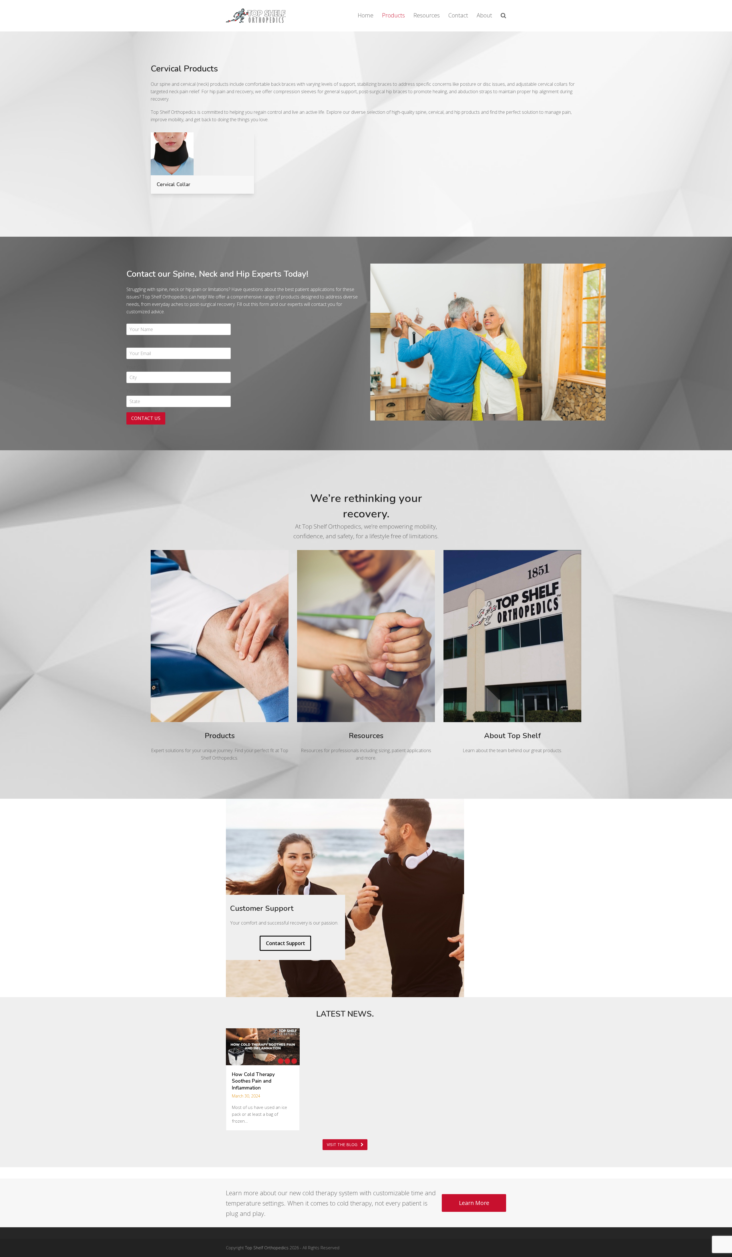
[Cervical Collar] (172, 153)
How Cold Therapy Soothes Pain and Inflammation (253, 1081)
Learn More (474, 1203)
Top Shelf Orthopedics (267, 1247)
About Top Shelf (512, 736)
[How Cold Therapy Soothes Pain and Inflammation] (263, 1046)
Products (220, 736)
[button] (503, 16)
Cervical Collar (173, 184)
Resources (366, 736)
